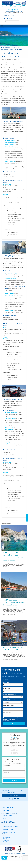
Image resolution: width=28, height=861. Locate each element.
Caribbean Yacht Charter (8, 825)
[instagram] (13, 799)
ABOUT (3, 834)
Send (14, 724)
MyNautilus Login (9, 19)
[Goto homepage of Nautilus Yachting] (14, 4)
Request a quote (21, 855)
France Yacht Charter (7, 821)
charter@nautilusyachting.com (14, 741)
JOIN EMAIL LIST (14, 795)
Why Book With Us (7, 837)
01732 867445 (14, 737)
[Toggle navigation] (2, 26)
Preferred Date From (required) (9, 694)
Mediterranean (4, 49)
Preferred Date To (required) (9, 699)
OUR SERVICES (4, 804)
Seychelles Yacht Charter (8, 831)
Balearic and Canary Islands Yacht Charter (12, 828)
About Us (6, 16)
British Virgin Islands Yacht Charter (10, 826)
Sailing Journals (6, 840)
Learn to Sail (5, 812)
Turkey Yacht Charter (7, 818)
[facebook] (10, 799)
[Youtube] (15, 799)
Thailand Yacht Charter (8, 829)
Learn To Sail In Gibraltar (16, 49)
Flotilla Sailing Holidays (8, 807)
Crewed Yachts (6, 809)
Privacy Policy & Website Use (15, 853)
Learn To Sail (16, 47)
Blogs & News (6, 841)
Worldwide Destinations (8, 823)
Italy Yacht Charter (7, 820)
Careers (23, 853)
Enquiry (13, 16)
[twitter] (18, 799)
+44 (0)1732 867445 (15, 10)
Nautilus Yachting (7, 47)
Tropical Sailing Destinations (9, 832)
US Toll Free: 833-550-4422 (14, 11)
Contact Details (6, 682)
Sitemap (6, 853)
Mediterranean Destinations (9, 813)
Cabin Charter (6, 810)
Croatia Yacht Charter (7, 817)
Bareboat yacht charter (8, 806)
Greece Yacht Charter (7, 815)
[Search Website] (21, 21)
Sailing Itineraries (6, 838)
